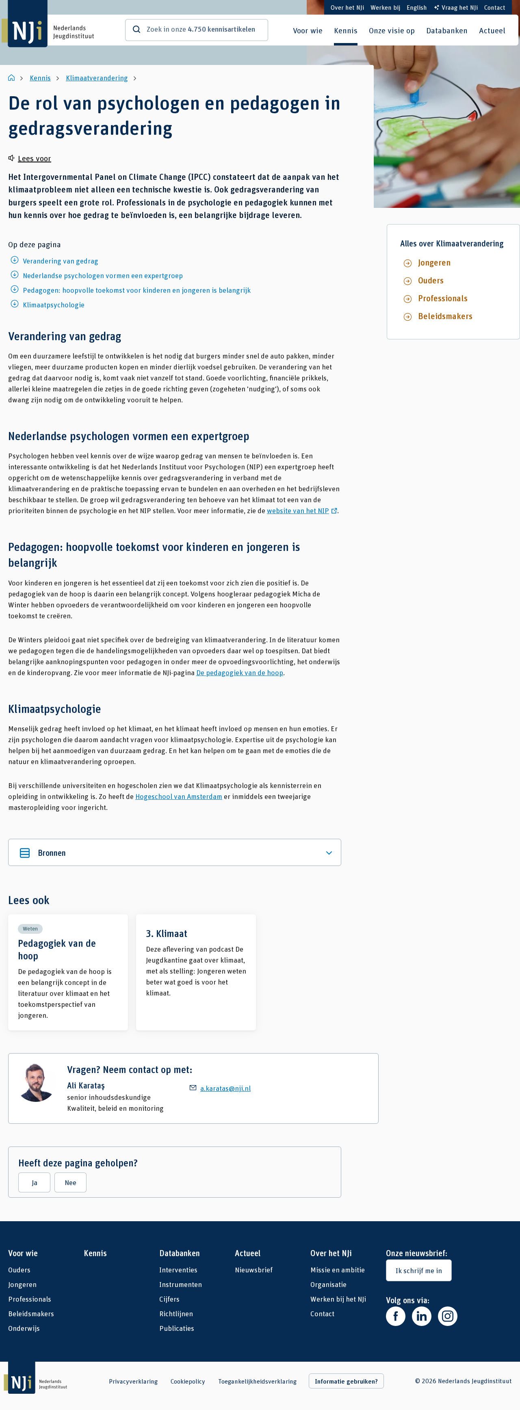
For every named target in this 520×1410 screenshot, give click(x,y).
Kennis (346, 30)
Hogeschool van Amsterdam (178, 796)
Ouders (431, 280)
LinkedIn (421, 1316)
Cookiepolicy (188, 1381)
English (417, 7)
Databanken (447, 30)
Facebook (395, 1316)
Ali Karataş (86, 1085)
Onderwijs (24, 1328)
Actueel (492, 30)
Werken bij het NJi (338, 1299)
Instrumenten (180, 1284)
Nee (70, 1182)
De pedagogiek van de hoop (239, 672)
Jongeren (434, 262)
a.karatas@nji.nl (225, 1088)
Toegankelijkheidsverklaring (257, 1381)
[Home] (12, 77)
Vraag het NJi (460, 7)
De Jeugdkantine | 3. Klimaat (196, 972)
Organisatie (328, 1284)
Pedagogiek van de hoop (68, 972)
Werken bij (385, 7)
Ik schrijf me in (419, 1270)
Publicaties (176, 1328)
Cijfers (169, 1299)
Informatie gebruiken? (346, 1381)
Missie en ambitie (337, 1269)
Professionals (443, 298)
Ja (34, 1182)
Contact (494, 7)
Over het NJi (347, 7)
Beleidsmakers (445, 316)
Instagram (447, 1316)
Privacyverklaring (133, 1381)
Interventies (178, 1269)
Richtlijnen (176, 1313)
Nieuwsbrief (254, 1269)
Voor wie (308, 30)
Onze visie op (392, 30)
